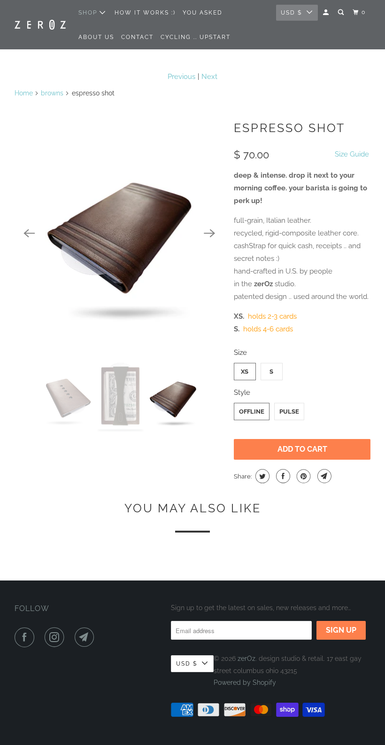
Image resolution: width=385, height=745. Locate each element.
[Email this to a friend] (323, 476)
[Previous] (29, 233)
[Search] (341, 12)
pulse (289, 411)
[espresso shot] (119, 233)
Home (24, 93)
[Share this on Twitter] (261, 476)
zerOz (246, 658)
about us (96, 37)
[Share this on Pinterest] (302, 476)
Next (209, 76)
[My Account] (326, 12)
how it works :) (145, 12)
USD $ (291, 12)
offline (251, 411)
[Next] (209, 233)
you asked (203, 12)
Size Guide (352, 154)
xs (244, 371)
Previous (181, 76)
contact (137, 37)
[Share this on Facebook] (282, 476)
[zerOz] (40, 24)
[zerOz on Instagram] (56, 637)
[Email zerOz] (86, 637)
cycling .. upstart (196, 37)
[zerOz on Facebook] (26, 637)
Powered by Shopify (245, 682)
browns (52, 93)
